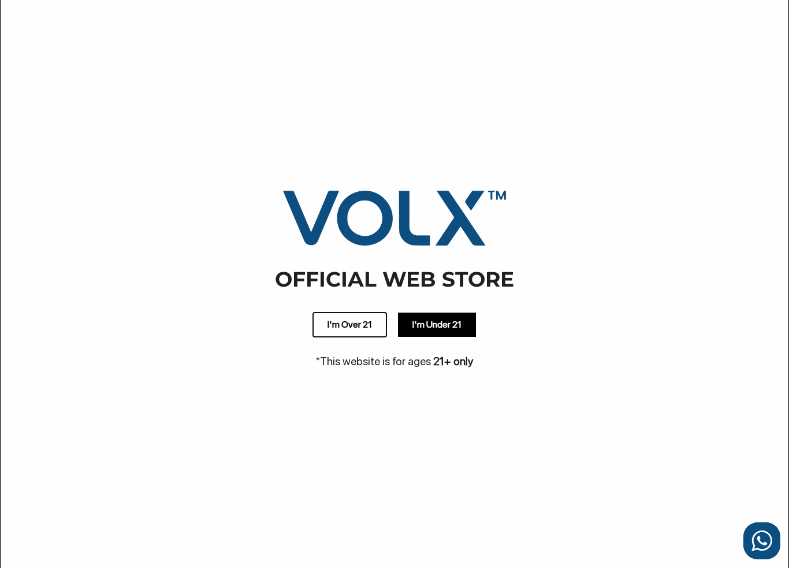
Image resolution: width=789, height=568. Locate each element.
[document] (394, 284)
